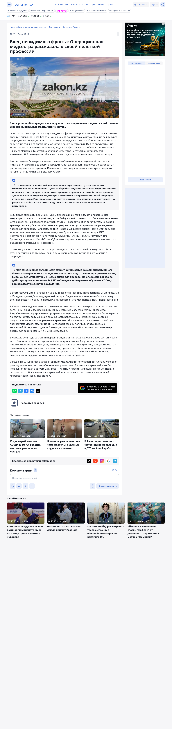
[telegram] (20, 390)
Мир (67, 4)
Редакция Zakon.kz (71, 27)
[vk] (32, 390)
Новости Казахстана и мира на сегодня (28, 27)
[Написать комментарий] (64, 478)
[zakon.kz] (24, 4)
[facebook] (26, 390)
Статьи (85, 4)
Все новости (54, 27)
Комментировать (107, 486)
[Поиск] (162, 4)
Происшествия (98, 4)
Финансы (75, 4)
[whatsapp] (14, 390)
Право (109, 4)
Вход (117, 470)
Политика (58, 4)
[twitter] (38, 390)
